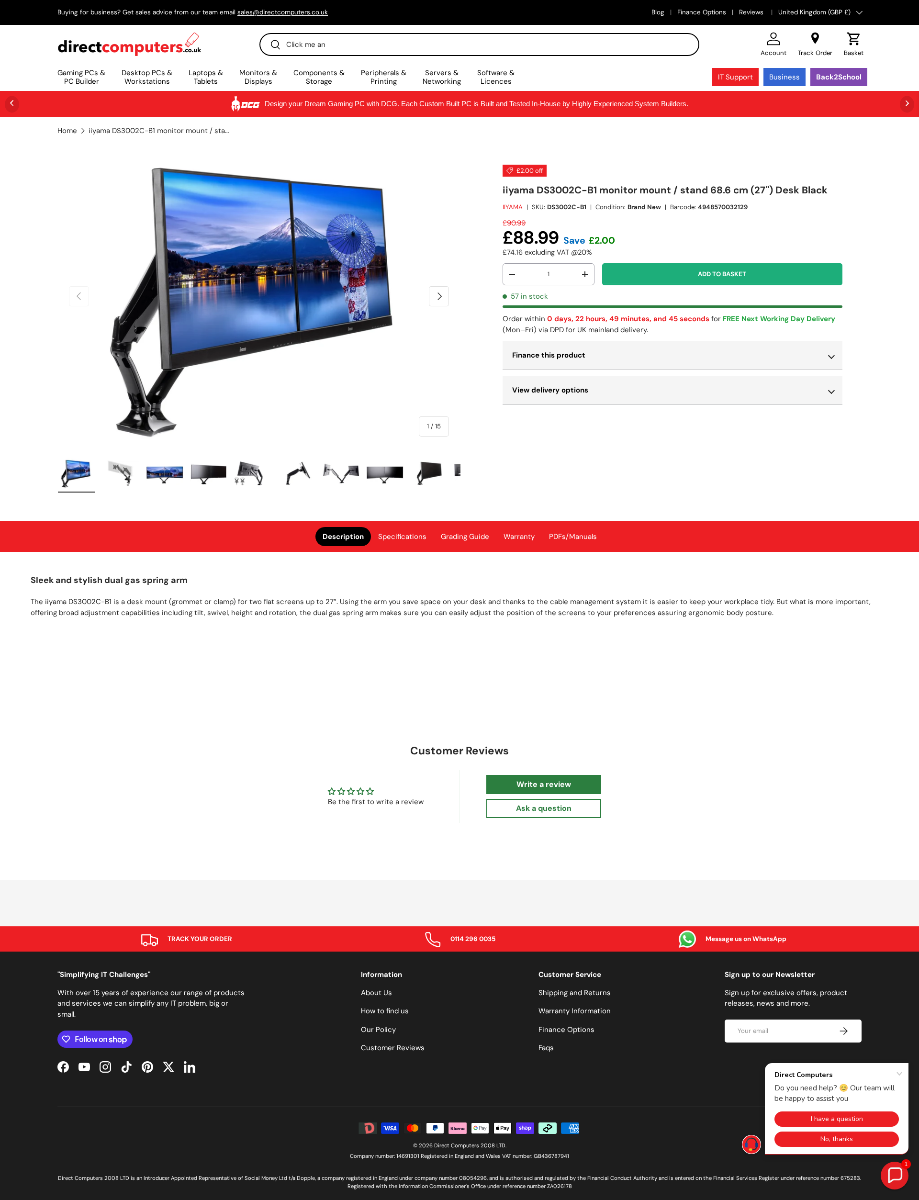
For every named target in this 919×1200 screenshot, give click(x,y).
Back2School (839, 77)
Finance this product (548, 355)
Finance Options (701, 12)
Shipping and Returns (574, 993)
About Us (376, 993)
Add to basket (722, 274)
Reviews (752, 12)
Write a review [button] (543, 784)
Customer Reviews (393, 1048)
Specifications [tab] (402, 536)
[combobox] (479, 44)
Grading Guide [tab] (465, 536)
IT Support (735, 77)
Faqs (546, 1048)
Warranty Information (574, 1011)
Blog (657, 12)
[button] (853, 44)
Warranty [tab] (519, 536)
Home (67, 131)
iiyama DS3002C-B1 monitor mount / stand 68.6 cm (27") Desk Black (160, 131)
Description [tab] (343, 536)
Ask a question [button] (544, 808)
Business (784, 77)
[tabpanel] (459, 599)
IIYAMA (513, 207)
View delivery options (550, 390)
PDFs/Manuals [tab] (573, 536)
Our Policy (378, 1029)
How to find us (385, 1011)
